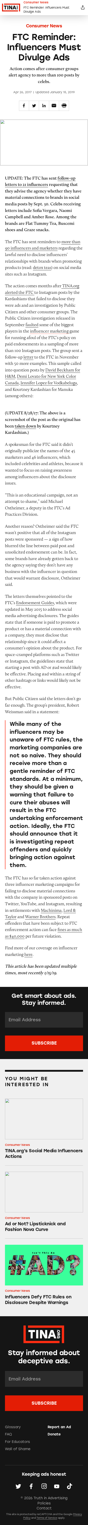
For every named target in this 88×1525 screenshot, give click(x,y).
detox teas (42, 267)
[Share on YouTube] (57, 1486)
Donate (54, 1434)
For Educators (17, 1442)
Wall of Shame (17, 1449)
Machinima (51, 910)
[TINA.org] (43, 1333)
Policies (44, 1503)
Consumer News (44, 26)
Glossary (13, 1427)
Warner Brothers (40, 916)
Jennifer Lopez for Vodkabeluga (49, 382)
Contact (44, 1508)
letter (28, 357)
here (28, 954)
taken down (25, 426)
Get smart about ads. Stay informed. (44, 999)
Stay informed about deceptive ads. (44, 1357)
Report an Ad (59, 1427)
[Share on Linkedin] (44, 106)
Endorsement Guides (35, 602)
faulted (31, 324)
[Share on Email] (54, 106)
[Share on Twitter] (34, 106)
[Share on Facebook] (24, 106)
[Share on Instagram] (44, 1486)
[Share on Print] (64, 106)
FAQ (8, 1434)
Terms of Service (47, 1517)
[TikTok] (70, 1486)
